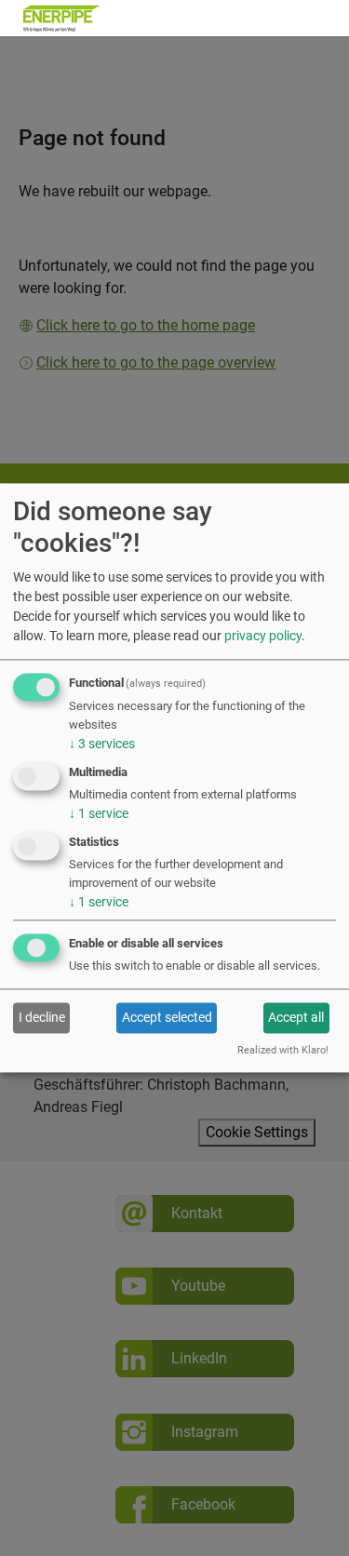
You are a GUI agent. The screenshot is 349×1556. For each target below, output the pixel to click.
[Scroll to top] (308, 1515)
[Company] (62, 18)
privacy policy (263, 635)
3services (102, 743)
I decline (42, 1017)
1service (98, 813)
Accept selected (167, 1017)
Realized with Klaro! (283, 1051)
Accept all (296, 1017)
